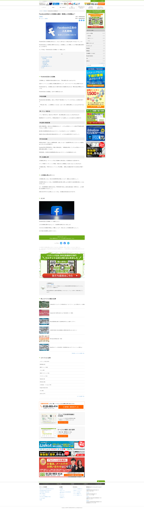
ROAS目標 (45, 63)
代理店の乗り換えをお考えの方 (81, 7)
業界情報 (96, 35)
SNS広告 (45, 10)
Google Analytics (95, 55)
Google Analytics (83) (44, 387)
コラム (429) (42, 370)
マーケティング (95, 45)
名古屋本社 (88, 488)
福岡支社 (87, 500)
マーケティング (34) (43, 376)
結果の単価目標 (46, 61)
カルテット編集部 (44, 18)
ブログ (41, 10)
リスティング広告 (95, 33)
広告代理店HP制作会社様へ (90, 7)
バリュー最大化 (46, 60)
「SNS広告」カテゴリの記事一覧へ (78, 353)
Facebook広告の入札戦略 (46, 57)
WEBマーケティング (95, 43)
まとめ (42, 67)
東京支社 (87, 492)
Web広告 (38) (42, 378)
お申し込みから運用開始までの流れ (100, 7)
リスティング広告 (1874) (44, 361)
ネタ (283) (42, 390)
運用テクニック (96, 38)
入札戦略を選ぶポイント (46, 66)
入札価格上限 (45, 64)
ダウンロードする (62, 422)
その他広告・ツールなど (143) (45, 384)
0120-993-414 (50, 406)
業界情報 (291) (42, 364)
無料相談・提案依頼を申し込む (72, 407)
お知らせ (95, 60)
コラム (96, 40)
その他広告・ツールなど (95, 53)
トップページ (44, 7)
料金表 (53, 7)
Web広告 (95, 48)
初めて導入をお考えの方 (72, 7)
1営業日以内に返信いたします (62, 237)
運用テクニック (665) (44, 367)
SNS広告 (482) (42, 381)
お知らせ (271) (42, 393)
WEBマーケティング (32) (44, 373)
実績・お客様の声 (63, 7)
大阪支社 (87, 496)
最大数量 (44, 58)
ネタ (95, 58)
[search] (104, 65)
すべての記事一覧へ (81, 396)
